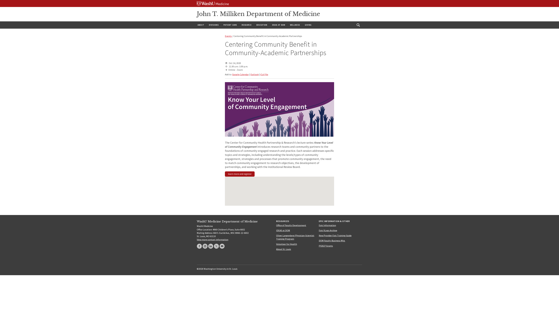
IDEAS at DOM (278, 25)
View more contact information (212, 239)
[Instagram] (205, 246)
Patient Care (230, 25)
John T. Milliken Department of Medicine (258, 14)
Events (228, 36)
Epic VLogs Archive (328, 230)
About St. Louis (283, 249)
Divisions (214, 25)
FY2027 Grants (326, 245)
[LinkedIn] (210, 246)
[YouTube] (222, 246)
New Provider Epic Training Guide (335, 235)
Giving (308, 25)
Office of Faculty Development (291, 225)
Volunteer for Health (286, 244)
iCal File (264, 74)
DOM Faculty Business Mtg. (332, 240)
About (201, 25)
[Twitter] (216, 246)
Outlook (254, 74)
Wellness (295, 25)
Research (246, 25)
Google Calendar (240, 74)
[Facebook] (199, 246)
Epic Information (327, 225)
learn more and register (240, 173)
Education (261, 25)
